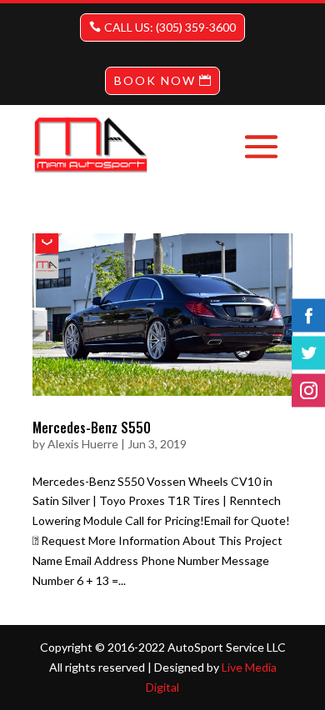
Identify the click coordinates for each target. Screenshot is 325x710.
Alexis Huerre (83, 444)
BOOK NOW (155, 80)
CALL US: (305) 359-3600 (170, 27)
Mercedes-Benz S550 (91, 428)
